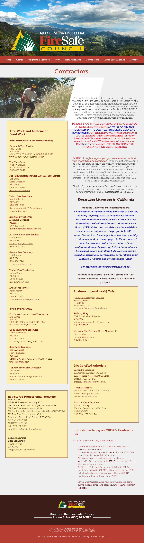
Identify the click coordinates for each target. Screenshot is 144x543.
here (84, 144)
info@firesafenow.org (112, 181)
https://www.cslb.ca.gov (117, 266)
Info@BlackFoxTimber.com (21, 450)
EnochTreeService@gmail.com (24, 300)
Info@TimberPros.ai (19, 282)
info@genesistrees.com (20, 264)
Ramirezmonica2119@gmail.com (25, 208)
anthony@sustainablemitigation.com (92, 322)
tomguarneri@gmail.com (86, 394)
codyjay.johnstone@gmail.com (26, 341)
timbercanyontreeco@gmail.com (25, 377)
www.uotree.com (18, 211)
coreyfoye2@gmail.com (21, 244)
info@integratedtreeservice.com (25, 229)
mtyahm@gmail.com (84, 337)
